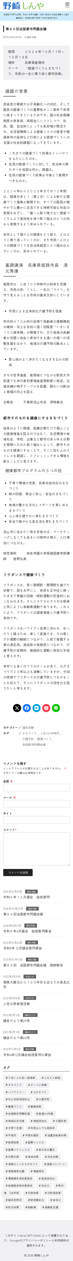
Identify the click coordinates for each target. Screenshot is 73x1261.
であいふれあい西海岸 (21, 1078)
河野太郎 (13, 1157)
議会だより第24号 (16, 1037)
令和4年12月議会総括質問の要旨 (27, 1054)
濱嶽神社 (38, 1171)
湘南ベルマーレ (56, 1164)
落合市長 (13, 1193)
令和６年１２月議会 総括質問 (26, 897)
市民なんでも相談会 (42, 1128)
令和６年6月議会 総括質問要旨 (27, 931)
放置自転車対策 (56, 1135)
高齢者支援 (51, 1207)
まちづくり (29, 733)
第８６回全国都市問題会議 (23, 914)
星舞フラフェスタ (19, 1150)
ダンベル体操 (38, 1085)
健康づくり (44, 739)
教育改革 (13, 1142)
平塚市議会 (32, 1135)
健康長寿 (35, 1106)
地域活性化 (40, 1121)
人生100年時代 (49, 733)
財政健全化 (37, 1200)
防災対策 (13, 1207)
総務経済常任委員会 (20, 1185)
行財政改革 (54, 1193)
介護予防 (28, 739)
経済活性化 (48, 1178)
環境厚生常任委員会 (20, 1178)
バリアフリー (16, 1092)
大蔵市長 (61, 1121)
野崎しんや (41, 1255)
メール (9, 797)
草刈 (61, 1185)
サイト (7, 813)
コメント (9, 829)
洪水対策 (52, 1157)
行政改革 (33, 1193)
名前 (8, 781)
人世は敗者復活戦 (16, 1003)
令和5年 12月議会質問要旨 (22, 948)
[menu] (67, 5)
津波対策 (33, 1157)
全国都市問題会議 (34, 744)
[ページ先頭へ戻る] (5, 1193)
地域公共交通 (16, 1121)
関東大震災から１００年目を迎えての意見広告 (36, 984)
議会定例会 (15, 1200)
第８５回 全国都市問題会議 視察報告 (33, 965)
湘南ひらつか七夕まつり (23, 1164)
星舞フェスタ (36, 1142)
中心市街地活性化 (19, 1099)
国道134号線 (46, 1113)
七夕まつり (40, 1092)
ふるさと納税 (52, 1078)
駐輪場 (32, 1207)
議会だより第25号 (16, 1020)
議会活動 (31, 37)
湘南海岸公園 (16, 1171)
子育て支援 (15, 1128)
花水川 (45, 1185)
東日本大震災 (47, 1150)
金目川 (57, 1200)
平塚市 (12, 1135)
